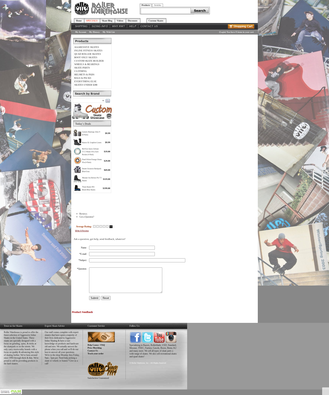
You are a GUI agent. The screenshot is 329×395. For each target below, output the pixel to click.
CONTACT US (149, 26)
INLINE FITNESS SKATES (88, 50)
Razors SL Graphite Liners (91, 143)
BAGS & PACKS (82, 78)
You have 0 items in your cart (240, 32)
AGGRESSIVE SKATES (86, 47)
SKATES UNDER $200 (85, 85)
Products (146, 5)
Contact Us (93, 351)
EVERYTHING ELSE (85, 81)
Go (107, 101)
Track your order (96, 353)
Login (222, 32)
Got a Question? (86, 216)
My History (94, 32)
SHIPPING (81, 26)
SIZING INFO (100, 26)
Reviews (83, 213)
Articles (157, 5)
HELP (132, 26)
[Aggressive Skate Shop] (101, 15)
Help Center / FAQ (96, 345)
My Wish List (109, 32)
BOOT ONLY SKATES (85, 57)
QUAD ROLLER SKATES (87, 54)
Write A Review (82, 231)
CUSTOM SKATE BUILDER (89, 61)
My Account (80, 32)
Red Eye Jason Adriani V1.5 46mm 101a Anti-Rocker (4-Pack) (90, 152)
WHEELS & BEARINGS (86, 64)
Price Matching (95, 348)
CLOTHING (80, 71)
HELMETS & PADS (84, 74)
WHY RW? (118, 26)
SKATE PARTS (82, 67)
